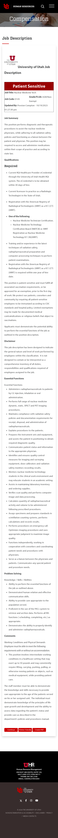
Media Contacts (29, 816)
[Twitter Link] (21, 800)
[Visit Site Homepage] (29, 764)
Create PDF (39, 730)
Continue (11, 730)
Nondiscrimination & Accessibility (20, 813)
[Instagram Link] (31, 800)
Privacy (49, 813)
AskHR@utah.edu (32, 779)
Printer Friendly (25, 730)
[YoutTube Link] (36, 800)
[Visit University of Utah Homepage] (6, 6)
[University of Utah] (29, 790)
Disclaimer (40, 813)
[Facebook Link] (26, 800)
